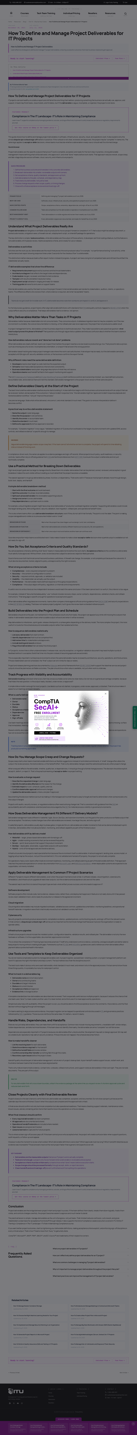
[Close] (68, 693)
